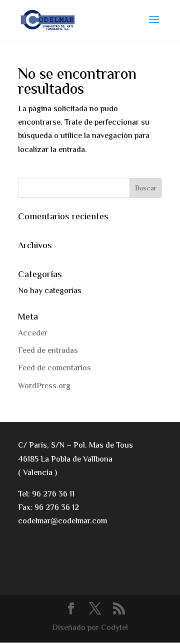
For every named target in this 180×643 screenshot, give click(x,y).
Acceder (33, 333)
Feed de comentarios (54, 368)
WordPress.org (44, 386)
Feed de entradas (48, 351)
